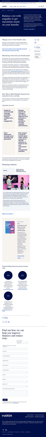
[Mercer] (5, 6)
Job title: (4, 374)
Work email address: (6, 356)
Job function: (5, 384)
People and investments (29, 416)
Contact (39, 6)
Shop (18, 6)
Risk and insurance (30, 414)
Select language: (19, 340)
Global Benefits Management (17, 71)
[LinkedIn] (6, 430)
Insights (15, 6)
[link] (3, 322)
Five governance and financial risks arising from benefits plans (21, 227)
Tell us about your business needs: (8, 388)
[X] (3, 430)
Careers (21, 6)
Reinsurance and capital (39, 414)
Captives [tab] (5, 170)
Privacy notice (15, 402)
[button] (43, 1)
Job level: (4, 379)
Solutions (11, 6)
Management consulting (39, 416)
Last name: (4, 351)
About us (24, 6)
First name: (4, 346)
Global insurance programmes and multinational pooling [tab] (21, 170)
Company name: (5, 360)
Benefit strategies (37, 57)
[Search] (43, 6)
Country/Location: (6, 370)
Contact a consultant (6, 318)
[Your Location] (41, 6)
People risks (37, 54)
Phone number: (5, 365)
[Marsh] (7, 416)
